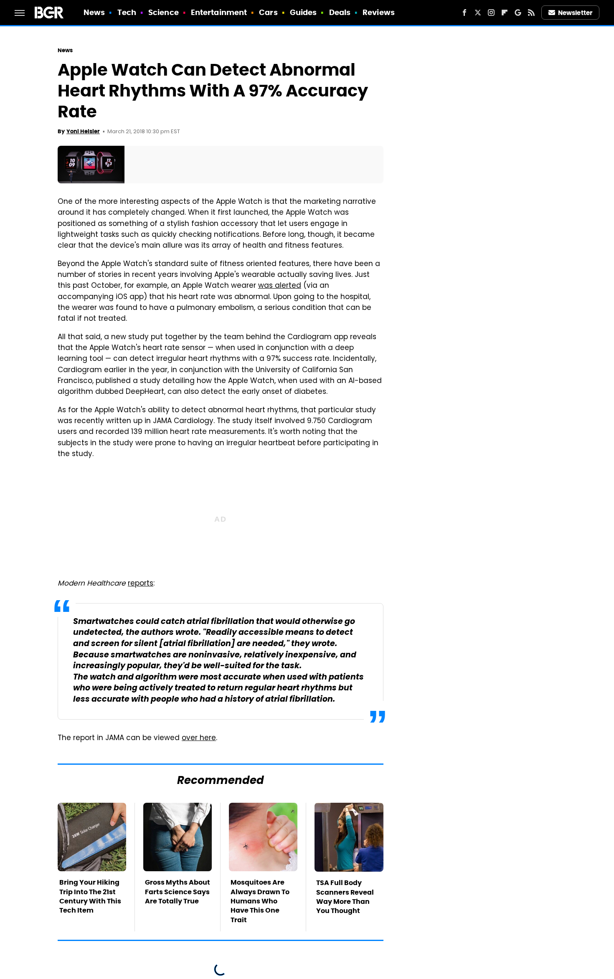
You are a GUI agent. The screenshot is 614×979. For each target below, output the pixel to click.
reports (140, 584)
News (94, 12)
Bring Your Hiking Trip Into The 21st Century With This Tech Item (90, 896)
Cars (268, 12)
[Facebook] (464, 12)
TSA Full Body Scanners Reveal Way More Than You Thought (345, 896)
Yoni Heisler (83, 131)
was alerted (279, 286)
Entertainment (219, 12)
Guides (303, 12)
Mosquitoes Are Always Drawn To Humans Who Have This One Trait (260, 901)
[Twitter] (477, 12)
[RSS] (531, 12)
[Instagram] (491, 12)
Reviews (379, 12)
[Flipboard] (504, 12)
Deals (340, 12)
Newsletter (575, 13)
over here (199, 738)
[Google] (518, 12)
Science (163, 12)
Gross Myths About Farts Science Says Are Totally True (177, 891)
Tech (126, 12)
